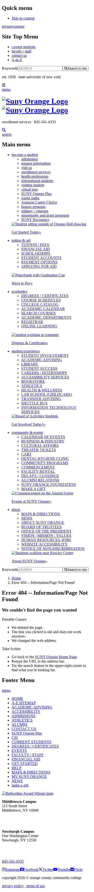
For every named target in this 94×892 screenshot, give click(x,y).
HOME (17, 699)
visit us (26, 168)
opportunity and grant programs (45, 215)
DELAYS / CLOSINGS (40, 476)
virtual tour (29, 189)
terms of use (35, 886)
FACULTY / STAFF (28, 755)
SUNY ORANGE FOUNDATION (48, 484)
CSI (15, 738)
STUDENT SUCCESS (39, 368)
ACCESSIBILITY (26, 712)
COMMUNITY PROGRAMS (44, 463)
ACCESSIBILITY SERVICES (45, 377)
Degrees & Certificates (30, 343)
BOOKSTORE (33, 381)
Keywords (10, 68)
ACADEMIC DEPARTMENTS (46, 317)
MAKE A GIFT (33, 489)
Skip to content (23, 18)
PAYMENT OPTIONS (39, 262)
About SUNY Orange (29, 561)
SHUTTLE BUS (34, 403)
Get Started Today (26, 232)
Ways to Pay (22, 283)
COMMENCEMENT (38, 467)
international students (37, 181)
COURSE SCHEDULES (41, 300)
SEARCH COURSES (38, 313)
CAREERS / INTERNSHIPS (44, 373)
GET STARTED (25, 764)
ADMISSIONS (23, 716)
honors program (33, 207)
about (16, 510)
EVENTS (19, 751)
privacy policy (13, 886)
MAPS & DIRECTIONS (40, 514)
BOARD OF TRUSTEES (41, 527)
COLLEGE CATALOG (40, 304)
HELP (16, 768)
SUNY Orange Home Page (56, 657)
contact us (19, 55)
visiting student (32, 185)
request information (36, 163)
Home (16, 578)
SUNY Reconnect (35, 220)
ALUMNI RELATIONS (40, 480)
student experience (26, 351)
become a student (25, 155)
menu (6, 89)
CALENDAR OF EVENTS (43, 437)
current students (23, 47)
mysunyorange (13, 26)
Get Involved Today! (28, 424)
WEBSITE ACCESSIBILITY (44, 544)
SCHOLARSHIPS (35, 253)
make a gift (20, 785)
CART (26, 454)
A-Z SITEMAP (24, 703)
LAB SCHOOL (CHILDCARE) (46, 394)
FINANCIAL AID (35, 249)
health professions (34, 176)
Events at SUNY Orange (31, 501)
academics (19, 291)
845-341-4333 (13, 861)
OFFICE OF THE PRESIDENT (46, 531)
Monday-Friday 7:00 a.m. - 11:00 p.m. (18, 819)
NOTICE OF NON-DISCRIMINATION (53, 549)
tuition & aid (21, 240)
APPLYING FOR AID (39, 266)
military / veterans (34, 211)
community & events (27, 432)
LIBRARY (29, 364)
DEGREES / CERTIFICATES (44, 296)
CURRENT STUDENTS (31, 742)
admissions (29, 159)
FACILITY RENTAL (38, 471)
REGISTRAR (32, 322)
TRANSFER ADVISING (41, 399)
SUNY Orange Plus (36, 194)
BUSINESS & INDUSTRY (42, 441)
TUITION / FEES (35, 245)
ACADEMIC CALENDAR (43, 309)
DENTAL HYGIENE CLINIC (45, 458)
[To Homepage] (47, 106)
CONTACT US (24, 729)
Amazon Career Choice (39, 202)
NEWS (26, 518)
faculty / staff (21, 51)
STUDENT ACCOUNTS (41, 258)
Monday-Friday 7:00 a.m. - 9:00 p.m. (18, 848)
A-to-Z (17, 60)
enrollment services (35, 172)
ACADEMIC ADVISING (41, 360)
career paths (30, 198)
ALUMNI (19, 725)
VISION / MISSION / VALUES (46, 536)
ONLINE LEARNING (39, 326)
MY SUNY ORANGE (29, 777)
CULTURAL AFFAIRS (40, 445)
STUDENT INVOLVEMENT (45, 355)
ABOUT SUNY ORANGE (42, 523)
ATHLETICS (31, 386)
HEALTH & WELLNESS (41, 390)
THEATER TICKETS (38, 450)
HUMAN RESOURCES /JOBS (46, 540)
